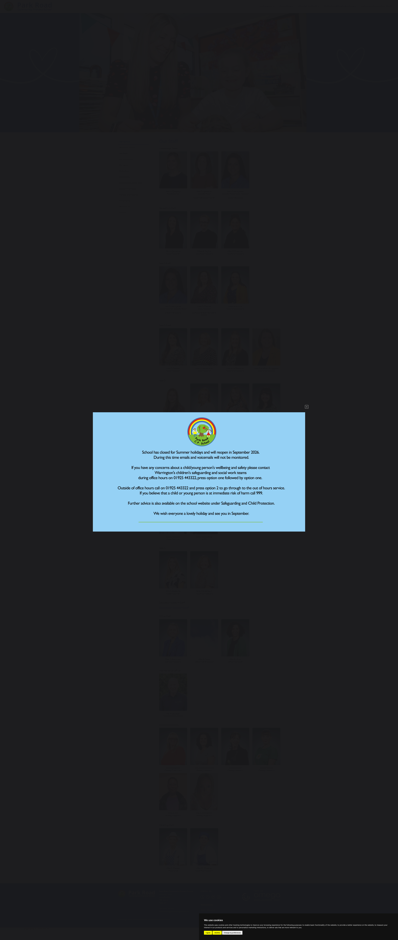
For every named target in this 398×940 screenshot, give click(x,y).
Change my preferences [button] (232, 933)
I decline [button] (217, 933)
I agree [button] (208, 933)
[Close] (306, 407)
